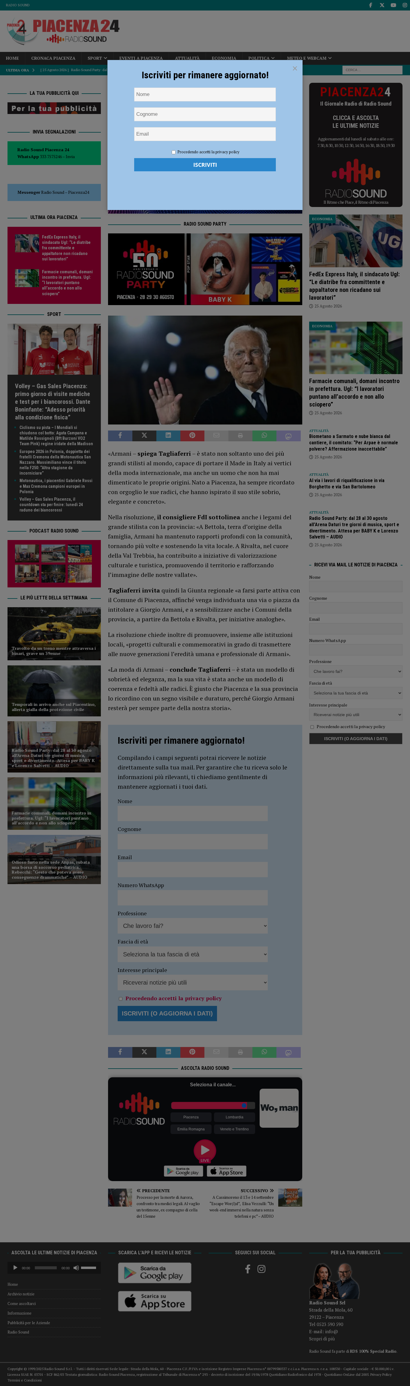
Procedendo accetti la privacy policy (208, 151)
